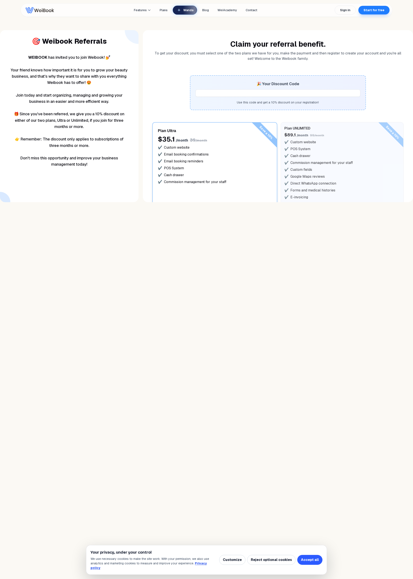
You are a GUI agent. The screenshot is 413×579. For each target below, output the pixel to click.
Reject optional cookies (271, 559)
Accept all (310, 559)
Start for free (374, 10)
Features (140, 10)
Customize (232, 559)
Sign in (345, 10)
